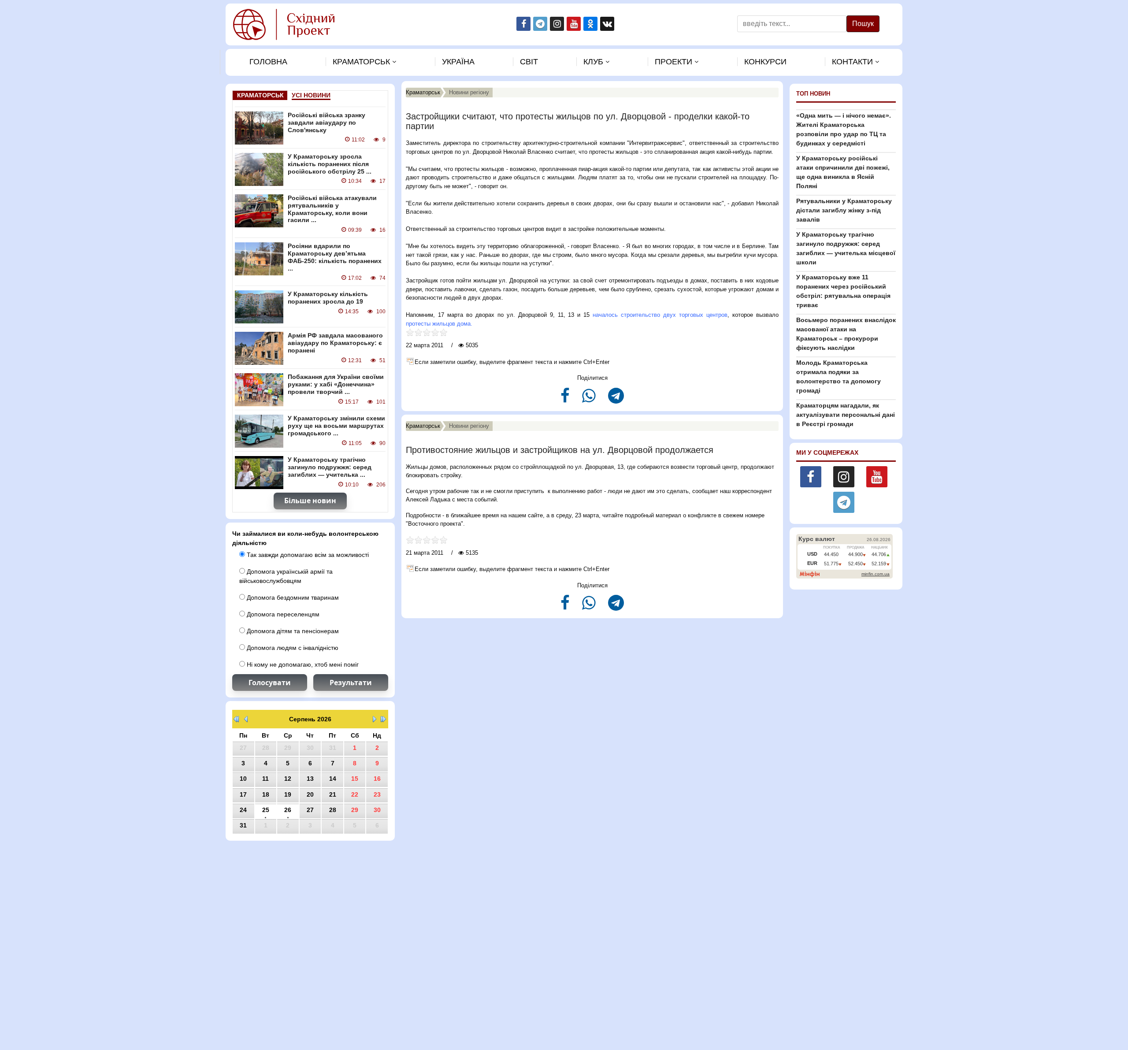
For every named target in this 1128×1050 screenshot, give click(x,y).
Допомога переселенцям (282, 614)
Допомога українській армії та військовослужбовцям (286, 576)
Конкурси (765, 61)
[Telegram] (616, 399)
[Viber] (590, 399)
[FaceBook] (566, 399)
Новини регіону (469, 92)
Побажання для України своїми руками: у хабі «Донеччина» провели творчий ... (336, 384)
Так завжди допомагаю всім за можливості (307, 554)
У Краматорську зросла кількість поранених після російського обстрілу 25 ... (329, 164)
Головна (268, 61)
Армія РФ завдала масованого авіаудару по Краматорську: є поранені (335, 343)
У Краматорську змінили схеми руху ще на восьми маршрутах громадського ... (336, 426)
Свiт (529, 61)
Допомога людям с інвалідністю (291, 647)
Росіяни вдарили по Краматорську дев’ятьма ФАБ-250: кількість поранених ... (335, 256)
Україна (458, 61)
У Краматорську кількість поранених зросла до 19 (328, 297)
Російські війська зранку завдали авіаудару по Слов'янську (326, 122)
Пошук (863, 23)
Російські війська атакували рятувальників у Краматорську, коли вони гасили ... (332, 208)
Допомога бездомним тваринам (292, 597)
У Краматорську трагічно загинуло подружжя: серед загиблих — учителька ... (329, 467)
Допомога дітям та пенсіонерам (292, 630)
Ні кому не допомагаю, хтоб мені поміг (302, 664)
